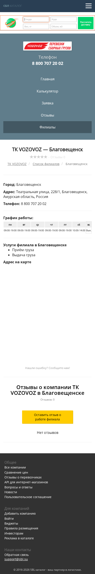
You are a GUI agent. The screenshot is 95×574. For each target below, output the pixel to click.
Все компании (15, 467)
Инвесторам (13, 533)
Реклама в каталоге (19, 538)
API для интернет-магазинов (26, 482)
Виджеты (11, 523)
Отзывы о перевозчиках (23, 477)
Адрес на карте (17, 262)
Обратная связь (16, 555)
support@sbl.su (16, 559)
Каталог (12, 6)
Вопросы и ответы (18, 487)
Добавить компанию (20, 513)
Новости (10, 492)
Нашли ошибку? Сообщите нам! (47, 368)
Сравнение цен (16, 472)
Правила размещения (21, 528)
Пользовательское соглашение (27, 497)
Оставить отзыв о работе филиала (47, 417)
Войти (9, 518)
